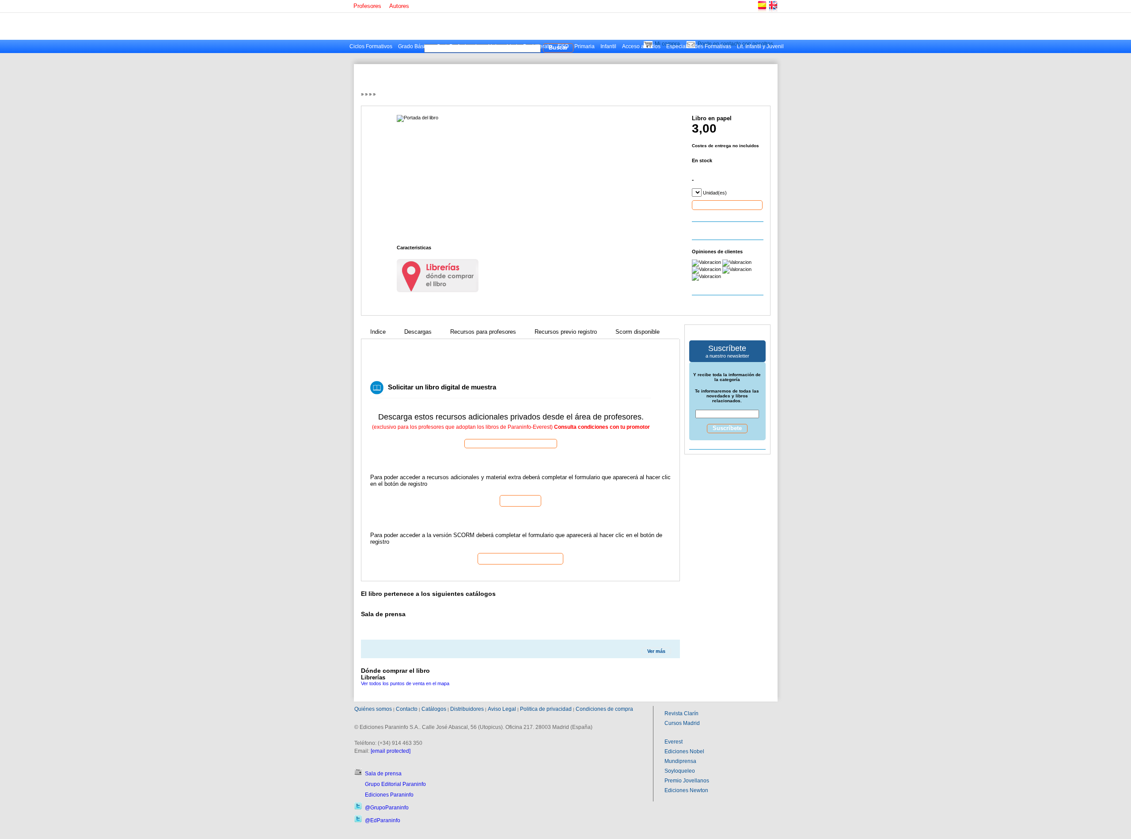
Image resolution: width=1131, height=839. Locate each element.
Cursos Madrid (682, 723)
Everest (673, 742)
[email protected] (390, 751)
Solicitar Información (520, 558)
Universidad (502, 46)
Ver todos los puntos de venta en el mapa (405, 683)
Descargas (418, 331)
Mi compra (667, 44)
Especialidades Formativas (698, 46)
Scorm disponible (637, 331)
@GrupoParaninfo (387, 808)
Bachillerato (537, 46)
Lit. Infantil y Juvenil (760, 46)
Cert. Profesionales (459, 46)
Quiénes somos (373, 709)
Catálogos (433, 709)
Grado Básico (414, 46)
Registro (520, 500)
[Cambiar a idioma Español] (762, 10)
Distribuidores (467, 709)
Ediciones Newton (686, 790)
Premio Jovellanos (686, 781)
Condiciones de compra (604, 709)
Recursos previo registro (566, 331)
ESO (563, 46)
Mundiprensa (680, 761)
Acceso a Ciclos (641, 46)
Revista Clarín (681, 713)
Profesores (367, 6)
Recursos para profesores (483, 331)
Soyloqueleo (679, 771)
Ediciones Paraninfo (389, 795)
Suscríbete (727, 428)
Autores (399, 6)
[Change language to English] (773, 10)
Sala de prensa (383, 773)
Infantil (608, 46)
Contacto (406, 709)
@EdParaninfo (382, 820)
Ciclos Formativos (370, 46)
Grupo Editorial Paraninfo (395, 784)
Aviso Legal (502, 709)
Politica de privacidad (546, 709)
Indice (378, 331)
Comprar (727, 204)
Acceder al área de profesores (510, 443)
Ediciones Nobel (684, 751)
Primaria (584, 46)
